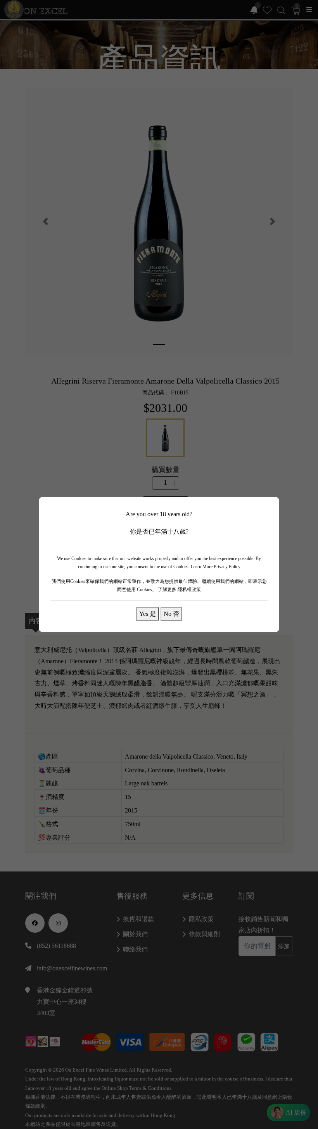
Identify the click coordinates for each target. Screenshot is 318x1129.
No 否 (171, 613)
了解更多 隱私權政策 (179, 589)
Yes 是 (147, 613)
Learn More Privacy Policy (215, 566)
